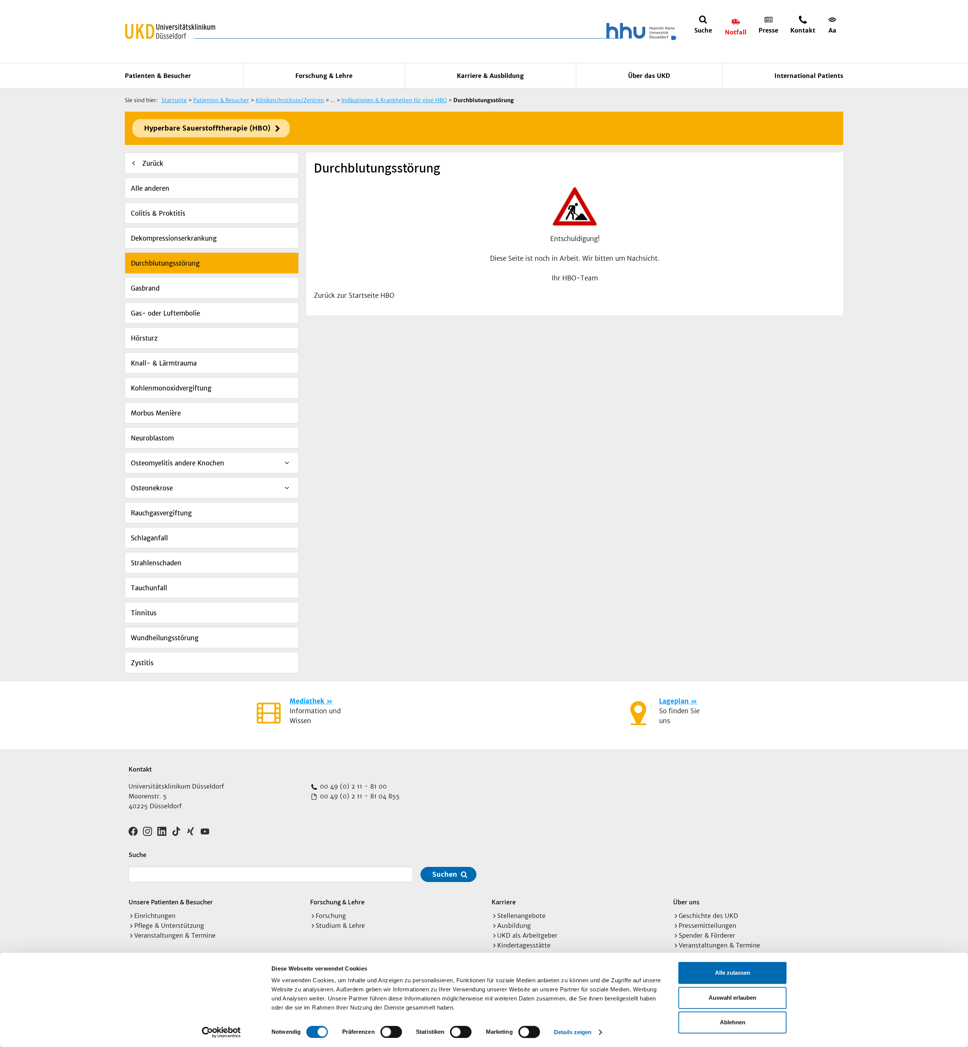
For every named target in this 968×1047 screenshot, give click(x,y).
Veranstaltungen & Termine (175, 935)
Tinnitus (144, 613)
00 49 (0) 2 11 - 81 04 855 (359, 796)
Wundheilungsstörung (165, 638)
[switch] (391, 1032)
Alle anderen (150, 188)
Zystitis (142, 663)
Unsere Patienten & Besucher (171, 902)
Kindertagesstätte (524, 945)
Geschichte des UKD (708, 915)
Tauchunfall (149, 588)
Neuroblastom (152, 438)
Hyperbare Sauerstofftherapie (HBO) (207, 128)
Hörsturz (144, 338)
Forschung (331, 915)
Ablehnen (732, 1022)
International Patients (808, 75)
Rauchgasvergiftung (161, 513)
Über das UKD (649, 75)
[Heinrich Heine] (640, 31)
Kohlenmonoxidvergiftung (171, 388)
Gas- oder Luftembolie (165, 313)
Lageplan (674, 701)
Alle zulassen (732, 972)
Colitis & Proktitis (158, 213)
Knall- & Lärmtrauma (164, 363)
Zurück (152, 163)
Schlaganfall (149, 538)
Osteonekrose (152, 488)
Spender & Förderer (707, 935)
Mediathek (307, 701)
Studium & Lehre (340, 925)
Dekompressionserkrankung (174, 238)
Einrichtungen (154, 915)
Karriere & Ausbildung (490, 75)
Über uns (686, 902)
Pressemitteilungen (707, 925)
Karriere (504, 902)
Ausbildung (514, 925)
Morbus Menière (156, 413)
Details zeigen (572, 1032)
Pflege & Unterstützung (169, 925)
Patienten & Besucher (158, 75)
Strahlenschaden (156, 563)
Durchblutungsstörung (165, 263)
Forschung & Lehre (323, 75)
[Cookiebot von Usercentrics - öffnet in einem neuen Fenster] (221, 1032)
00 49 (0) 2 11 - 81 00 (352, 786)
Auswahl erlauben (732, 997)
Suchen (444, 874)
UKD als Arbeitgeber (527, 935)
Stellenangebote (521, 915)
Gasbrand (145, 288)
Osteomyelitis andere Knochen (177, 463)
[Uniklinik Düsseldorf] (170, 31)
